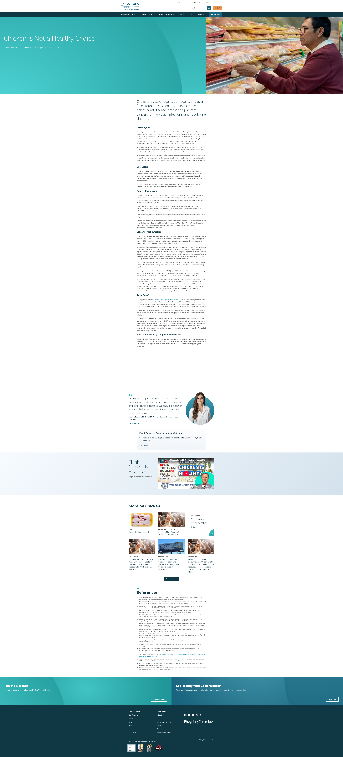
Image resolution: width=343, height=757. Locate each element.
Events (130, 722)
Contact (131, 729)
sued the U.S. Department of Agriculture (168, 300)
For (194, 3)
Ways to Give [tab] (216, 14)
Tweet (145, 445)
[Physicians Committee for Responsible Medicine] (130, 6)
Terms (211, 740)
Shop (130, 725)
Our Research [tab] (184, 14)
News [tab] (200, 14)
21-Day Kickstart (159, 699)
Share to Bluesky (139, 423)
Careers (159, 725)
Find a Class (332, 699)
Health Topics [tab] (146, 14)
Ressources (164, 732)
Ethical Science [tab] (165, 14)
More (171, 579)
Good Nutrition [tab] (127, 14)
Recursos (163, 729)
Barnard (164, 722)
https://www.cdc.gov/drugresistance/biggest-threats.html (170, 661)
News (131, 719)
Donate (218, 8)
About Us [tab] (218, 3)
